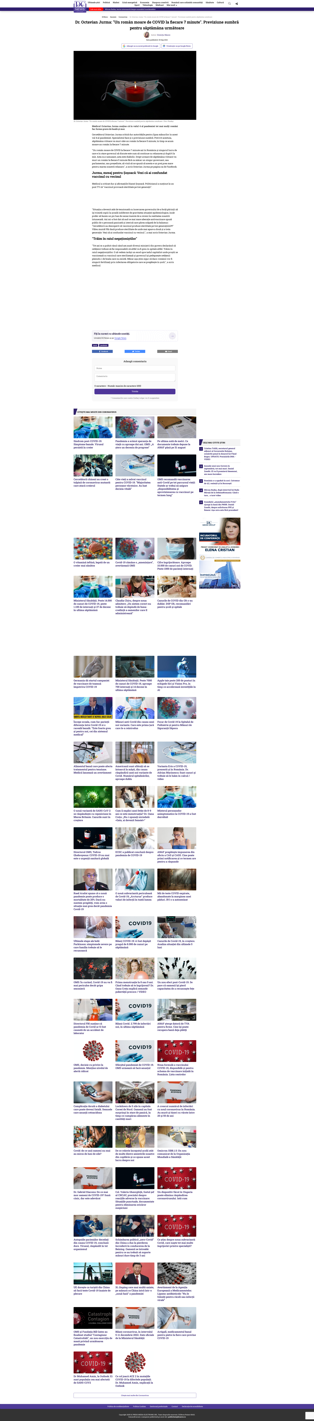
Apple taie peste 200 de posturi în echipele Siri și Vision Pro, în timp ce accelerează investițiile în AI (176, 685)
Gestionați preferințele (159, 1406)
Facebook (104, 351)
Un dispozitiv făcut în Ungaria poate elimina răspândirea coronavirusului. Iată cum (174, 1195)
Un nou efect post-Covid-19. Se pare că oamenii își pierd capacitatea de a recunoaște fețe (175, 985)
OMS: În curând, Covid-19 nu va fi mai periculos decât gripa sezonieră (93, 985)
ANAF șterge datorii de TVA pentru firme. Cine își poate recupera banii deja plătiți (173, 1026)
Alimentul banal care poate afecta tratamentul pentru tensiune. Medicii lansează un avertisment (93, 769)
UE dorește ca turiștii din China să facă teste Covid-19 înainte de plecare (92, 1290)
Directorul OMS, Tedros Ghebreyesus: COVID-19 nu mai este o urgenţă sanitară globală (91, 855)
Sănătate (210, 2)
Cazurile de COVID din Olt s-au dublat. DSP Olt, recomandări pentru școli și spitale (175, 603)
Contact (175, 1406)
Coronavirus (123, 17)
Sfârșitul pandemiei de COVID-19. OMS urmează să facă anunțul (134, 1066)
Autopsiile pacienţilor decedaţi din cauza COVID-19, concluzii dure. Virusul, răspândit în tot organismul (91, 1244)
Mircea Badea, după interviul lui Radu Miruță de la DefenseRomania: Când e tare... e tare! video (221, 493)
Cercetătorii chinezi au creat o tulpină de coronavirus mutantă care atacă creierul (92, 482)
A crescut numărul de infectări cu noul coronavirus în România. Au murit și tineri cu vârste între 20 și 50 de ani (176, 1111)
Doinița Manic (163, 35)
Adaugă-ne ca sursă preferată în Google (142, 46)
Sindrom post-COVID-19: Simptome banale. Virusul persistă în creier (88, 444)
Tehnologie (148, 5)
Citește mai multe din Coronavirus (135, 1395)
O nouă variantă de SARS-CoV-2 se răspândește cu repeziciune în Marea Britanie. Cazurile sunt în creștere (92, 815)
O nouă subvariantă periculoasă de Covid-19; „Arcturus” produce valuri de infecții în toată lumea (133, 896)
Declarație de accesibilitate (192, 1406)
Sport (137, 5)
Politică (106, 2)
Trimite (135, 391)
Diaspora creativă (160, 2)
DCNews (80, 7)
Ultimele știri (94, 2)
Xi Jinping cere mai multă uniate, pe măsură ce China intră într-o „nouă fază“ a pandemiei (134, 1290)
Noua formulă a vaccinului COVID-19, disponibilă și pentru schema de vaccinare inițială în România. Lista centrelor (175, 1069)
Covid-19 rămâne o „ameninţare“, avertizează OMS (134, 564)
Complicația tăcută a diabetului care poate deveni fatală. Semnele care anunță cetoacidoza (93, 1109)
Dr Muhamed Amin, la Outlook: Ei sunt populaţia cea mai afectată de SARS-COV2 (93, 1379)
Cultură (220, 2)
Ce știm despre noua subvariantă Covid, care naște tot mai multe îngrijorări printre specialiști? (176, 1242)
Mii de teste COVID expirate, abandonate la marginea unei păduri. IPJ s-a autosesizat (174, 896)
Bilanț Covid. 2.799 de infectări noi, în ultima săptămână (133, 1025)
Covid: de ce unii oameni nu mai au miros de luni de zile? (92, 1152)
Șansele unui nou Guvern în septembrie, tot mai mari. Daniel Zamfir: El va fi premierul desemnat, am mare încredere (220, 470)
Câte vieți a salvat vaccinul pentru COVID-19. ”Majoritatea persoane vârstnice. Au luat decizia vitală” (132, 484)
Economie (144, 2)
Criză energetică (129, 2)
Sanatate (113, 17)
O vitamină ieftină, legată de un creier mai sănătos (92, 564)
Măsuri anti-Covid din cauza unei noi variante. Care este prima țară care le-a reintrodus (134, 725)
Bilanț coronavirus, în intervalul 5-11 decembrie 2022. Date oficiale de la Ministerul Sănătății (134, 1335)
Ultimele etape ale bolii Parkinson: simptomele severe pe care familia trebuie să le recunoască (93, 945)
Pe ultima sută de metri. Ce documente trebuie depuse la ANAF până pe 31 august (173, 444)
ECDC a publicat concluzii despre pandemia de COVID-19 (134, 853)
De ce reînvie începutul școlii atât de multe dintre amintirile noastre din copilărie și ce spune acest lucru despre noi (134, 1155)
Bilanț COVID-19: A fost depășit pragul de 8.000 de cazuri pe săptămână (133, 944)
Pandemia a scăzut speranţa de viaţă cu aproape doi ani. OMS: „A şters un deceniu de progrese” (134, 444)
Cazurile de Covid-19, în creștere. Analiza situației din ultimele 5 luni (176, 944)
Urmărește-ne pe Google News (178, 46)
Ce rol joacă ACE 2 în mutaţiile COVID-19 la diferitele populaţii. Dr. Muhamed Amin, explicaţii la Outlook (134, 1381)
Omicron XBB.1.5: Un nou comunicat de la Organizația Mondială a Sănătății (173, 1154)
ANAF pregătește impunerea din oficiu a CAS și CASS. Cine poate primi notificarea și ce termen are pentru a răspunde (176, 856)
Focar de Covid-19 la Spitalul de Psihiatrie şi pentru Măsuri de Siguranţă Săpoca (175, 725)
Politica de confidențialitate (118, 1406)
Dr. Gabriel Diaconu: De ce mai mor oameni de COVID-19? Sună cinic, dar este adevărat (92, 1195)
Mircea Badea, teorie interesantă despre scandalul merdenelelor (130, 9)
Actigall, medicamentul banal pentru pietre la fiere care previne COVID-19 (176, 1335)
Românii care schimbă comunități (187, 2)
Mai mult (172, 5)
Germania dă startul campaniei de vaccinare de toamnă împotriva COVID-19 (91, 683)
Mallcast (160, 5)
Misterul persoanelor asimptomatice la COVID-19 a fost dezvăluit (176, 814)
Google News (120, 338)
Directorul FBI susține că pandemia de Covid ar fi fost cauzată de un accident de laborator (90, 1028)
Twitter (137, 351)
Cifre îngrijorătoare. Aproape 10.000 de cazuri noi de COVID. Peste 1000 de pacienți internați (175, 565)
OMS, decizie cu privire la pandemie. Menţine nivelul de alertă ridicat (91, 1068)
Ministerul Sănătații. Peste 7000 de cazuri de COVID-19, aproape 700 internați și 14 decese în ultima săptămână (133, 685)
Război (116, 2)
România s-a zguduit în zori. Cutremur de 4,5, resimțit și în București (222, 481)
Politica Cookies (139, 1406)
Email (169, 351)
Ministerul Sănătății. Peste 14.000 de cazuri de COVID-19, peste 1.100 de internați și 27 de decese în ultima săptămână (93, 605)
